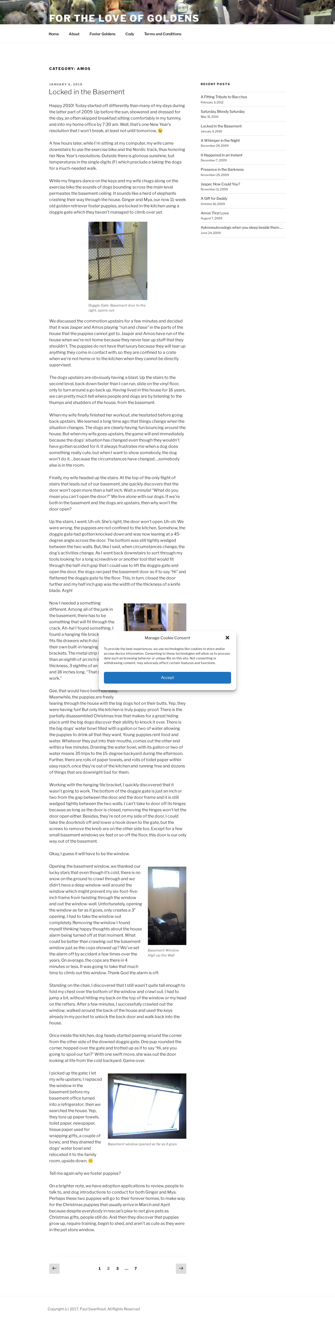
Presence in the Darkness (222, 169)
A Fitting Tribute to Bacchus (224, 97)
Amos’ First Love (215, 213)
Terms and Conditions (162, 34)
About (74, 34)
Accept (167, 677)
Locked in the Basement (87, 92)
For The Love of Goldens (124, 18)
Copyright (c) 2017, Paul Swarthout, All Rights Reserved (94, 1309)
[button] (228, 638)
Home (54, 34)
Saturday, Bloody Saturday (223, 111)
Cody (129, 34)
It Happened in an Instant (221, 155)
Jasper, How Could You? (220, 184)
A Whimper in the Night (220, 140)
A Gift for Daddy (214, 198)
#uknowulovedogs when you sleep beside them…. (242, 227)
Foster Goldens (102, 34)
